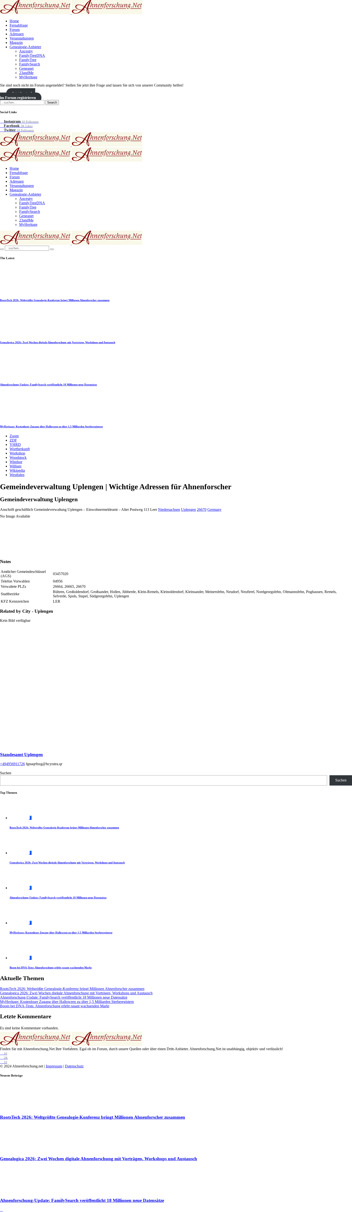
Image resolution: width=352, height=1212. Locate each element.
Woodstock (18, 457)
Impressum (54, 1066)
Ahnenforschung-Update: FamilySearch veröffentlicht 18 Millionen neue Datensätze (48, 384)
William (15, 466)
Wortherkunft (20, 449)
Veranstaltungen (22, 38)
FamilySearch (29, 64)
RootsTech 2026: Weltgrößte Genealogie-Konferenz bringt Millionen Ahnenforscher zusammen (54, 300)
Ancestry (26, 51)
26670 (201, 509)
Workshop (17, 453)
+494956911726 (12, 764)
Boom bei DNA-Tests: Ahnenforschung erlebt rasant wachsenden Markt (51, 967)
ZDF (13, 440)
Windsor (16, 462)
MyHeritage (28, 77)
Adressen (17, 34)
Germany (214, 509)
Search (52, 102)
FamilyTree (27, 60)
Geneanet (26, 68)
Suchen (5, 773)
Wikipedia (17, 470)
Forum (15, 30)
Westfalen (17, 475)
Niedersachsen (169, 509)
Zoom (14, 436)
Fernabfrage (19, 25)
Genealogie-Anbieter (25, 47)
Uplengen (188, 509)
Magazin (16, 43)
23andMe (26, 73)
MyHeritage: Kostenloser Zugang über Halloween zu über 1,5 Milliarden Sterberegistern (51, 426)
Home (14, 21)
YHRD (15, 445)
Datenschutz (74, 1066)
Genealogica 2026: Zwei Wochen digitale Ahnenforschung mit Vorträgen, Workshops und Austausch (57, 342)
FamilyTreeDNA (32, 55)
